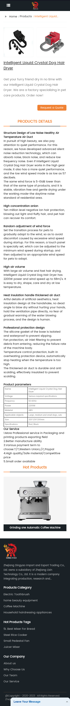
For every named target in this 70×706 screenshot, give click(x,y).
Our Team (10, 675)
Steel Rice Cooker (15, 635)
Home (13, 16)
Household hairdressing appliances (28, 612)
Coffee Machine (14, 606)
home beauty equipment (21, 600)
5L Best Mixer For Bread (19, 629)
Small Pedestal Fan (16, 641)
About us (10, 663)
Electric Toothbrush (17, 594)
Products (26, 16)
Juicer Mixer (12, 647)
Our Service (11, 681)
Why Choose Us (14, 669)
